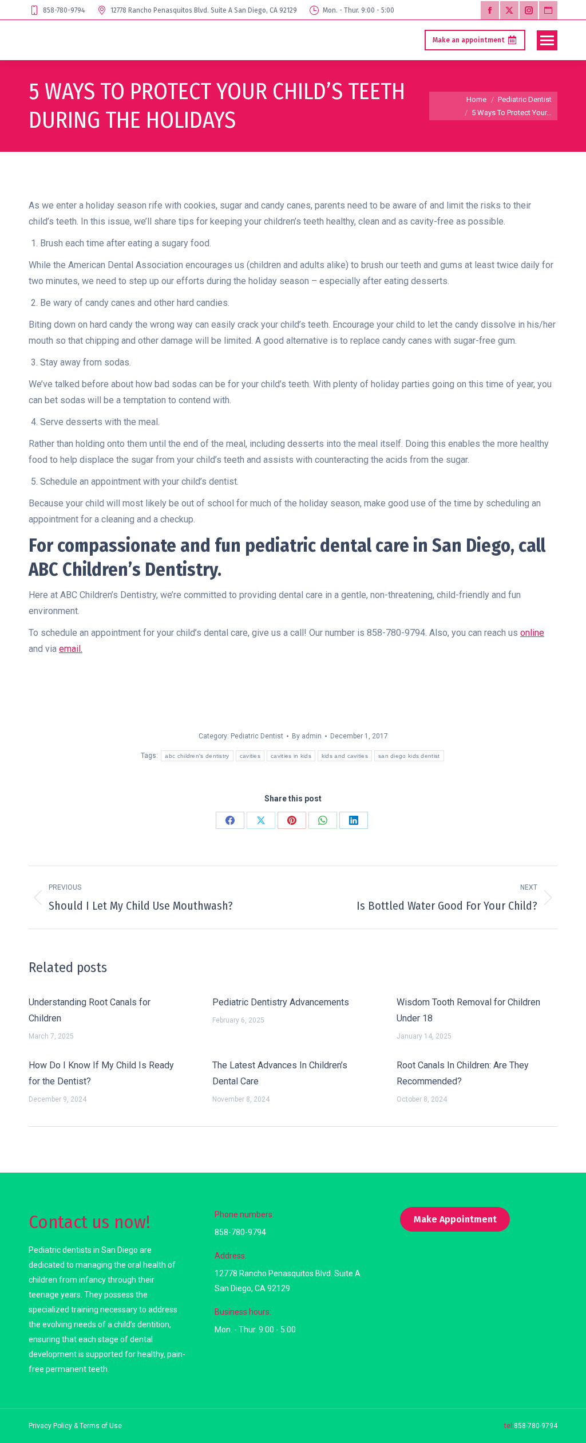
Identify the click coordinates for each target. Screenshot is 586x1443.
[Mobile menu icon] (547, 40)
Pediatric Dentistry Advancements (280, 1002)
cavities (250, 756)
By (307, 736)
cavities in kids (291, 756)
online (532, 632)
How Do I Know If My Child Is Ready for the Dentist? (101, 1073)
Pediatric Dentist (257, 736)
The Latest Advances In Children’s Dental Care (279, 1073)
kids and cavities (345, 756)
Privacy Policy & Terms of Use (75, 1426)
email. (70, 648)
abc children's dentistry (197, 756)
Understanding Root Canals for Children (90, 1010)
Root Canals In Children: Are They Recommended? (463, 1073)
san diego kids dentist (409, 756)
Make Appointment (455, 1219)
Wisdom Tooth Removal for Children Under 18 (468, 1010)
